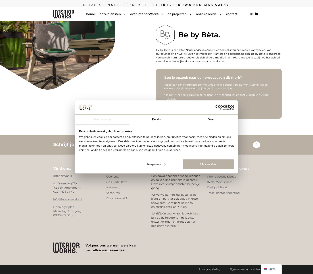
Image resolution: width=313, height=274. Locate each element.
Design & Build (217, 187)
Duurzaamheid (116, 198)
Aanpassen (154, 164)
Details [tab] (156, 119)
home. (91, 14)
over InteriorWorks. (144, 14)
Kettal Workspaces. (220, 182)
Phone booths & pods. (221, 176)
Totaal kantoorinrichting (223, 193)
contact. (232, 14)
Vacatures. (113, 193)
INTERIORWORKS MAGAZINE (195, 5)
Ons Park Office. (117, 182)
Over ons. (112, 176)
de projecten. (177, 14)
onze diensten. (111, 14)
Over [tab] (211, 119)
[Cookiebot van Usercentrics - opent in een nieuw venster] (218, 107)
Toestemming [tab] (102, 119)
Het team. (113, 187)
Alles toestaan (208, 164)
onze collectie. (206, 14)
